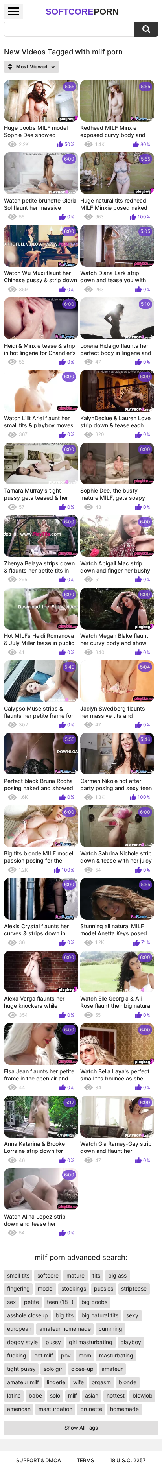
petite (31, 1301)
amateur (112, 1368)
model (45, 1288)
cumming (110, 1328)
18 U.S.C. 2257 (128, 1460)
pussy (53, 1342)
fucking (16, 1355)
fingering (18, 1288)
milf (72, 1395)
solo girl (53, 1368)
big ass (117, 1275)
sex (11, 1301)
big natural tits (99, 1315)
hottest (116, 1395)
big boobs (94, 1301)
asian (91, 1395)
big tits (65, 1315)
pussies (103, 1288)
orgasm (101, 1382)
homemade (124, 1409)
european (19, 1328)
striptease (134, 1288)
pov (66, 1355)
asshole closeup (27, 1315)
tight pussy (21, 1368)
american (19, 1409)
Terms (85, 1460)
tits (96, 1275)
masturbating (116, 1355)
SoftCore (82, 12)
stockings (73, 1288)
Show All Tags (81, 1427)
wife (78, 1382)
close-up (82, 1368)
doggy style (22, 1342)
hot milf (43, 1355)
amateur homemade (65, 1328)
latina (14, 1395)
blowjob (143, 1395)
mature (75, 1275)
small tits (18, 1275)
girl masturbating (90, 1342)
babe (35, 1395)
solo (55, 1395)
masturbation (55, 1409)
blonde (127, 1382)
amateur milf (23, 1382)
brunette (91, 1409)
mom (85, 1355)
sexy (132, 1315)
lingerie (56, 1382)
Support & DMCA (38, 1460)
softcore (48, 1275)
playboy (130, 1342)
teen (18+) (60, 1301)
